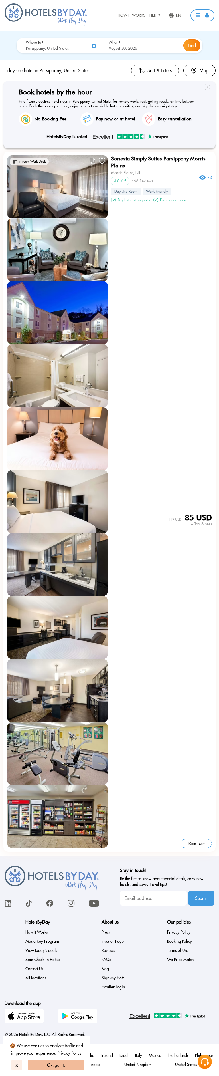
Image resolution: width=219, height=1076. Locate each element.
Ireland (107, 1055)
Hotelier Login (113, 987)
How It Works (131, 15)
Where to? (34, 42)
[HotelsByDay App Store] (25, 1017)
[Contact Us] (205, 1062)
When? (114, 42)
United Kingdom (138, 1064)
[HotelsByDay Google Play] (78, 1017)
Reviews (108, 950)
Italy (138, 1055)
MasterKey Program (42, 941)
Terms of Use (177, 950)
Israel (123, 1055)
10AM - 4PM (196, 843)
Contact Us (34, 968)
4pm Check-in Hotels (42, 959)
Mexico (155, 1055)
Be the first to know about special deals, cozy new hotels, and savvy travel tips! (161, 881)
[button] (202, 15)
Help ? (154, 15)
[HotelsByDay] (46, 24)
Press (106, 932)
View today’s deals (41, 950)
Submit (201, 898)
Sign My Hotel (113, 977)
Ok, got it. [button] (56, 1065)
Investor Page (113, 941)
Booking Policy (179, 941)
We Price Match (180, 959)
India (90, 1055)
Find (192, 45)
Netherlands (178, 1055)
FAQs (106, 959)
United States (186, 1064)
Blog (105, 968)
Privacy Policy (69, 1053)
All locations (35, 977)
